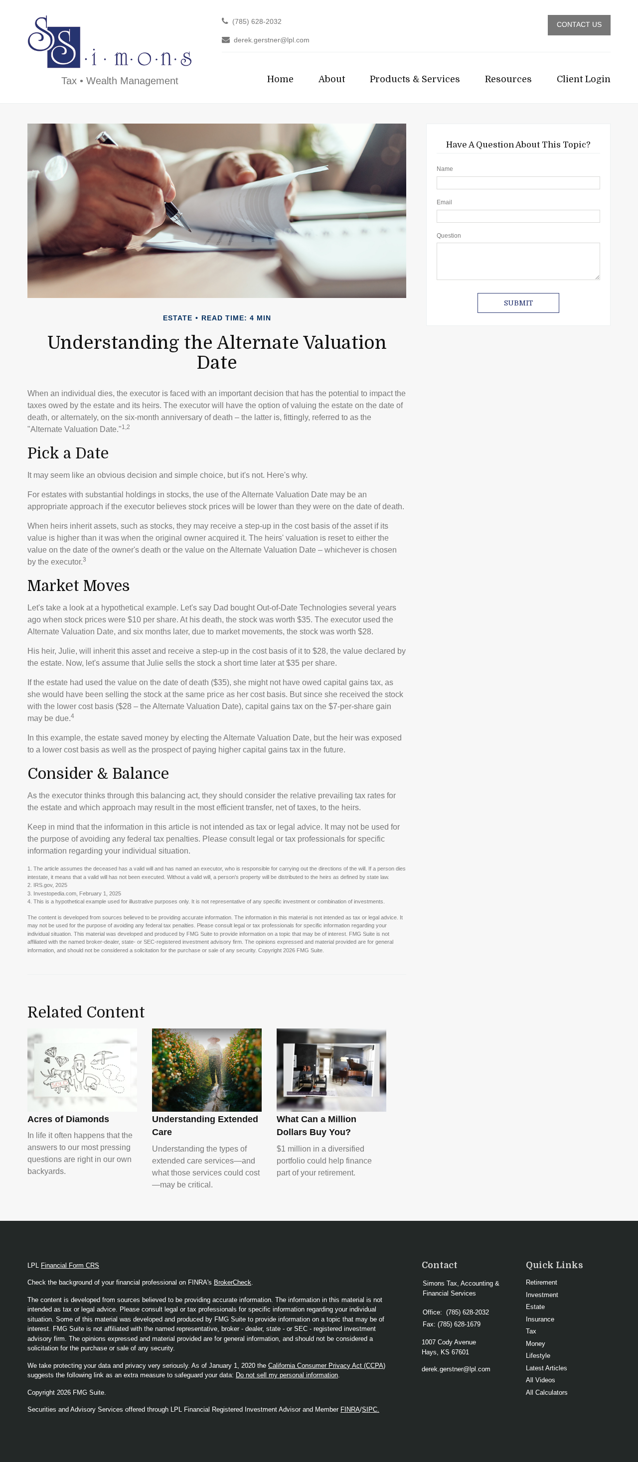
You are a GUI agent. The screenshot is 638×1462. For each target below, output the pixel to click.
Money (535, 1343)
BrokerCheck (232, 1282)
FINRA (350, 1409)
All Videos (540, 1380)
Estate (535, 1307)
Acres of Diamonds (68, 1119)
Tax (531, 1331)
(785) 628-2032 (257, 21)
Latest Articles (546, 1368)
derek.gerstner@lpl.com (272, 40)
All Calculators (547, 1392)
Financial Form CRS (70, 1265)
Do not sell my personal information (287, 1375)
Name (445, 168)
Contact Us (579, 24)
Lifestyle (538, 1355)
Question (449, 235)
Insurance (540, 1319)
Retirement (541, 1282)
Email (444, 202)
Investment (542, 1295)
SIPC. (370, 1409)
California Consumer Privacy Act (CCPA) (326, 1365)
